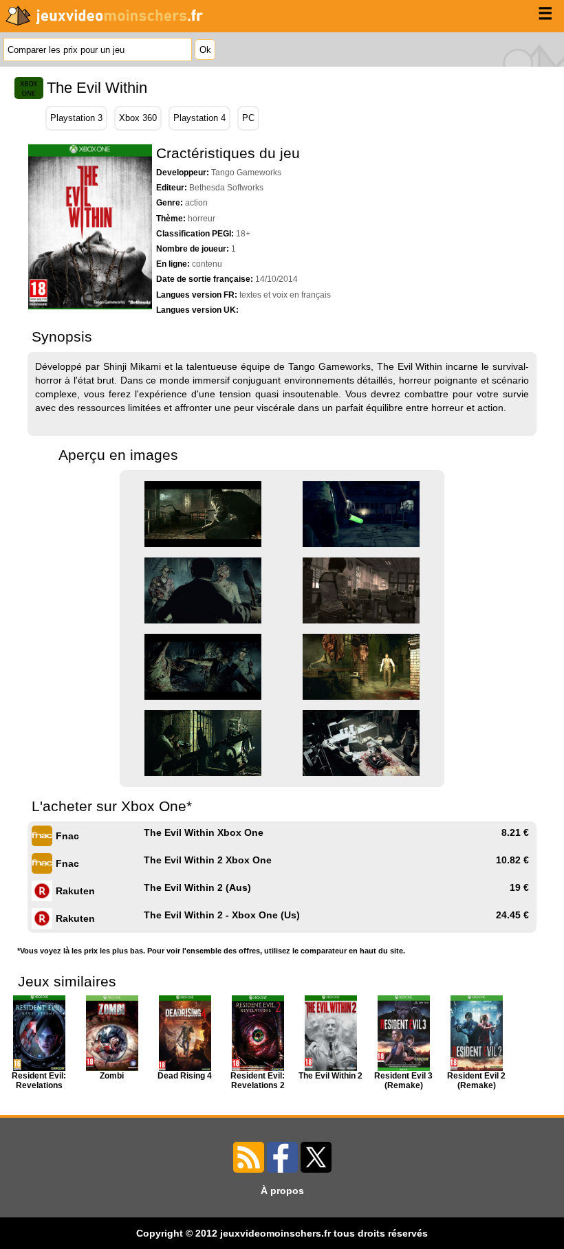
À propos (282, 1190)
